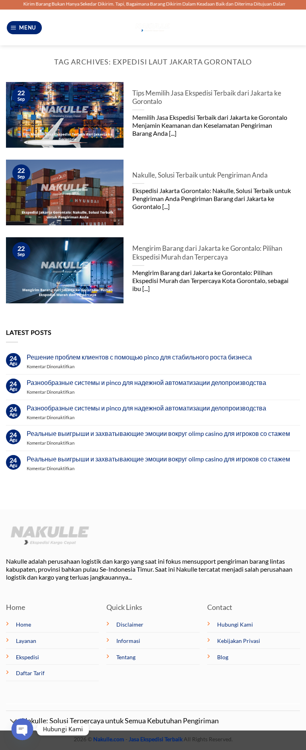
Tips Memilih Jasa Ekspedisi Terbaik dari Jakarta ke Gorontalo (206, 97)
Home (23, 624)
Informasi (128, 640)
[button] (24, 27)
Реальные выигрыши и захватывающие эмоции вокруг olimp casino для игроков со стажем (158, 433)
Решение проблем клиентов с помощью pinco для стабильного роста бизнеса (139, 357)
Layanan (26, 640)
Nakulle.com (108, 739)
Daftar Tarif (30, 673)
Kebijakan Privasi (238, 640)
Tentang (125, 657)
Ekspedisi (27, 657)
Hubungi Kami (235, 624)
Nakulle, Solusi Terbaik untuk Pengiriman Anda (200, 175)
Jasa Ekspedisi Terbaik (155, 739)
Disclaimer (129, 624)
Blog (222, 657)
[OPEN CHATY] (22, 729)
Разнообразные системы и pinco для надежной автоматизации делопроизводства (146, 382)
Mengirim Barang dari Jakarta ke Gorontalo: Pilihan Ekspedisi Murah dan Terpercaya (207, 252)
